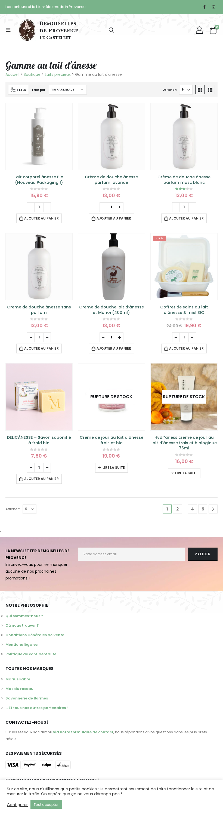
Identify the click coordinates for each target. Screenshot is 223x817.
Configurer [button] (17, 804)
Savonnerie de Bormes (26, 698)
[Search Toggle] (111, 30)
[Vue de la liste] (210, 89)
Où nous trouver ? (22, 625)
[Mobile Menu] (9, 30)
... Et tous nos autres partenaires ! (36, 707)
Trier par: (39, 90)
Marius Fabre (17, 679)
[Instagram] (213, 7)
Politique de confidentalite (30, 654)
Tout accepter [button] (46, 804)
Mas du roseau (19, 688)
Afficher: (170, 90)
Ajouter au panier (41, 218)
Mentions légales (21, 644)
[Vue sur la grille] (200, 89)
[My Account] (199, 30)
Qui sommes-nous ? (24, 615)
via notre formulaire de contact (83, 732)
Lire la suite (114, 467)
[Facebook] (204, 7)
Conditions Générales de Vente (34, 635)
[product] (39, 136)
